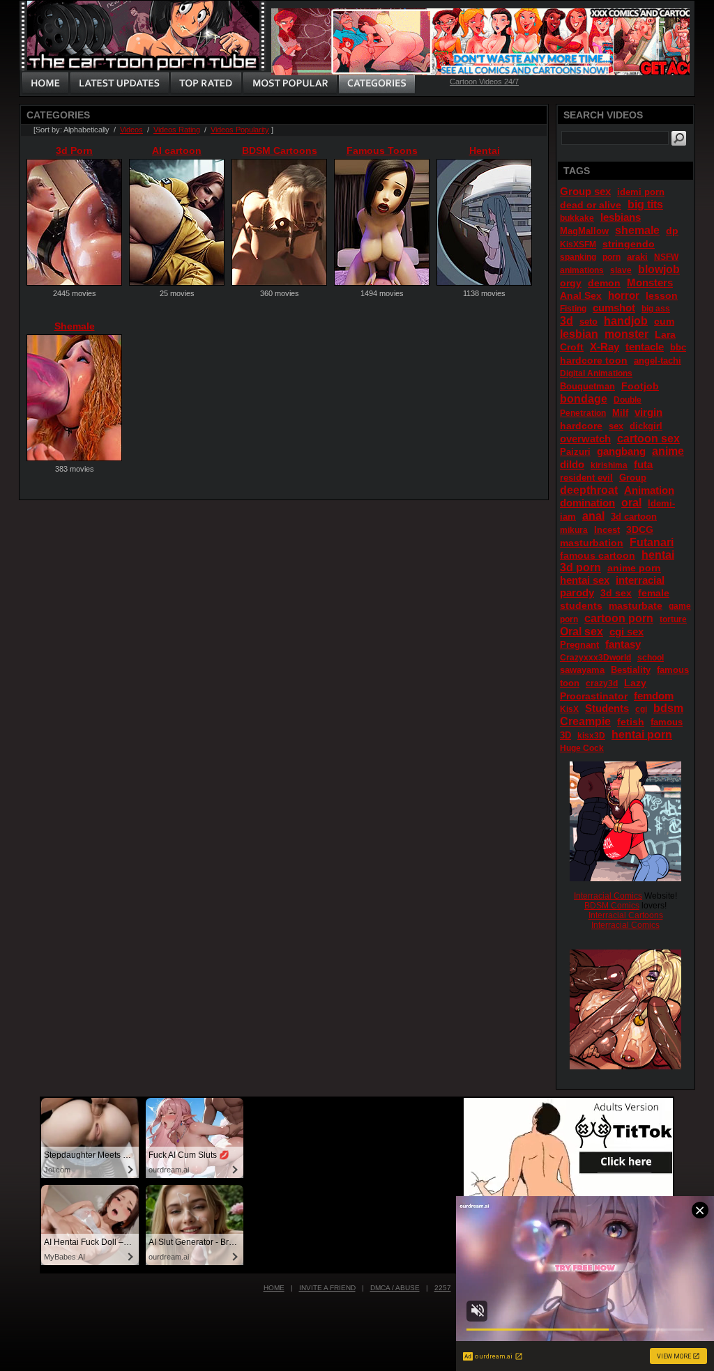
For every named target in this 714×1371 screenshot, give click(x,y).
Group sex (585, 191)
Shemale (74, 326)
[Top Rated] (205, 83)
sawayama (582, 670)
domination (587, 503)
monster (626, 334)
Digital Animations (596, 373)
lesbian (579, 334)
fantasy (623, 644)
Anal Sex (581, 295)
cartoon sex (648, 438)
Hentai (484, 150)
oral (631, 503)
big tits (645, 204)
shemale (637, 230)
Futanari (652, 542)
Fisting (573, 308)
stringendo (628, 243)
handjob (626, 321)
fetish (630, 721)
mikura (574, 530)
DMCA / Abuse (395, 1288)
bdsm (668, 708)
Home (274, 1288)
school (650, 658)
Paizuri (575, 452)
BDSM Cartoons (279, 150)
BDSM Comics (611, 906)
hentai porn (642, 735)
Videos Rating (176, 129)
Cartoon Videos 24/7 (484, 81)
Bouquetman (587, 386)
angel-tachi (657, 360)
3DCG (639, 529)
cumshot (614, 307)
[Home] (45, 83)
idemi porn (640, 192)
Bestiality (631, 670)
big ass (655, 308)
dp (672, 230)
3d (566, 321)
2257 (442, 1288)
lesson (662, 295)
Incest (607, 530)
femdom (654, 696)
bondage (583, 399)
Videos (131, 129)
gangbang (621, 451)
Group (632, 477)
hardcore (581, 425)
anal (593, 516)
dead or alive (590, 204)
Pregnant (579, 645)
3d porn (580, 567)
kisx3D (591, 736)
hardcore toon (594, 360)
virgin (648, 412)
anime (668, 451)
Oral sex (581, 631)
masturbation (591, 542)
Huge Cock (582, 748)
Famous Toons (382, 150)
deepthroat (589, 490)
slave (621, 270)
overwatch (585, 438)
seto (588, 321)
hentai (657, 555)
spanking (578, 257)
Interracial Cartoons (625, 915)
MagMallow (584, 231)
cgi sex (626, 631)
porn (611, 257)
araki (637, 256)
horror (623, 295)
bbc (678, 347)
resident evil (586, 477)
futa (643, 464)
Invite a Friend (327, 1288)
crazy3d (602, 683)
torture (673, 619)
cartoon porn (618, 618)
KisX (569, 709)
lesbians (620, 217)
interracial (640, 580)
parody (577, 592)
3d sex (616, 592)
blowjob (659, 269)
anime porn (634, 567)
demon (604, 282)
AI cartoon (177, 150)
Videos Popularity (240, 129)
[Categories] (376, 83)
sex (616, 426)
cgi (641, 709)
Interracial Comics (608, 896)
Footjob (640, 386)
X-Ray (604, 347)
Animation (649, 490)
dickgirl (646, 426)
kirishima (609, 465)
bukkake (577, 218)
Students (607, 708)
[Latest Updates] (119, 83)
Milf (620, 413)
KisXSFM (578, 244)
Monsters (650, 282)
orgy (571, 282)
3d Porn (74, 150)
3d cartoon (634, 516)
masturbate (635, 605)
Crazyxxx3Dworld (595, 658)
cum (664, 321)
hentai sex (584, 580)
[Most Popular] (289, 83)
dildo (572, 464)
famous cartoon (597, 555)
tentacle (644, 347)
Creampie (585, 721)
